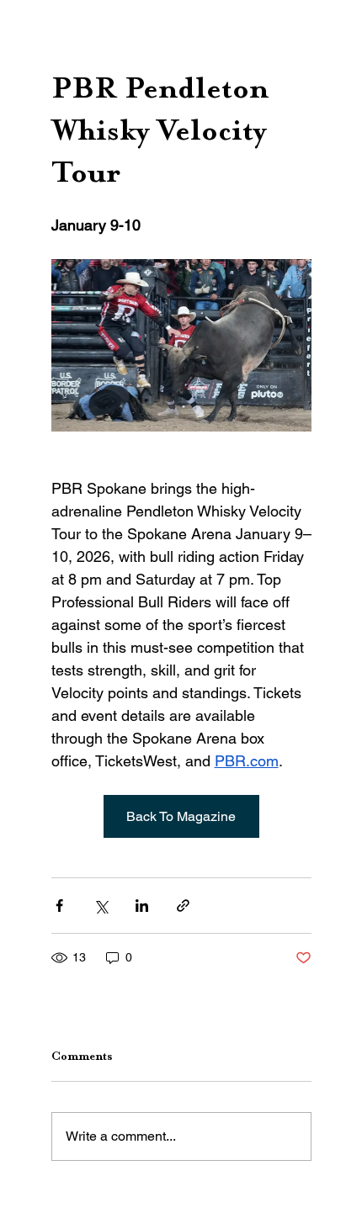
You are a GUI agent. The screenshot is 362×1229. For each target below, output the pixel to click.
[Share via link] (183, 906)
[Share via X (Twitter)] (101, 906)
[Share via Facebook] (59, 906)
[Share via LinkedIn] (142, 906)
